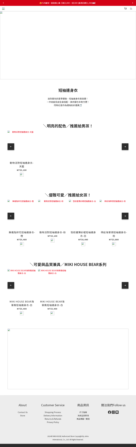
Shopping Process (53, 412)
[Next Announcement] (132, 3)
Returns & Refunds (53, 419)
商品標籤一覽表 (83, 419)
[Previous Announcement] (3, 3)
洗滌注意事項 (83, 415)
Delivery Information (53, 415)
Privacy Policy (53, 422)
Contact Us (23, 412)
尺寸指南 (83, 412)
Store (22, 415)
